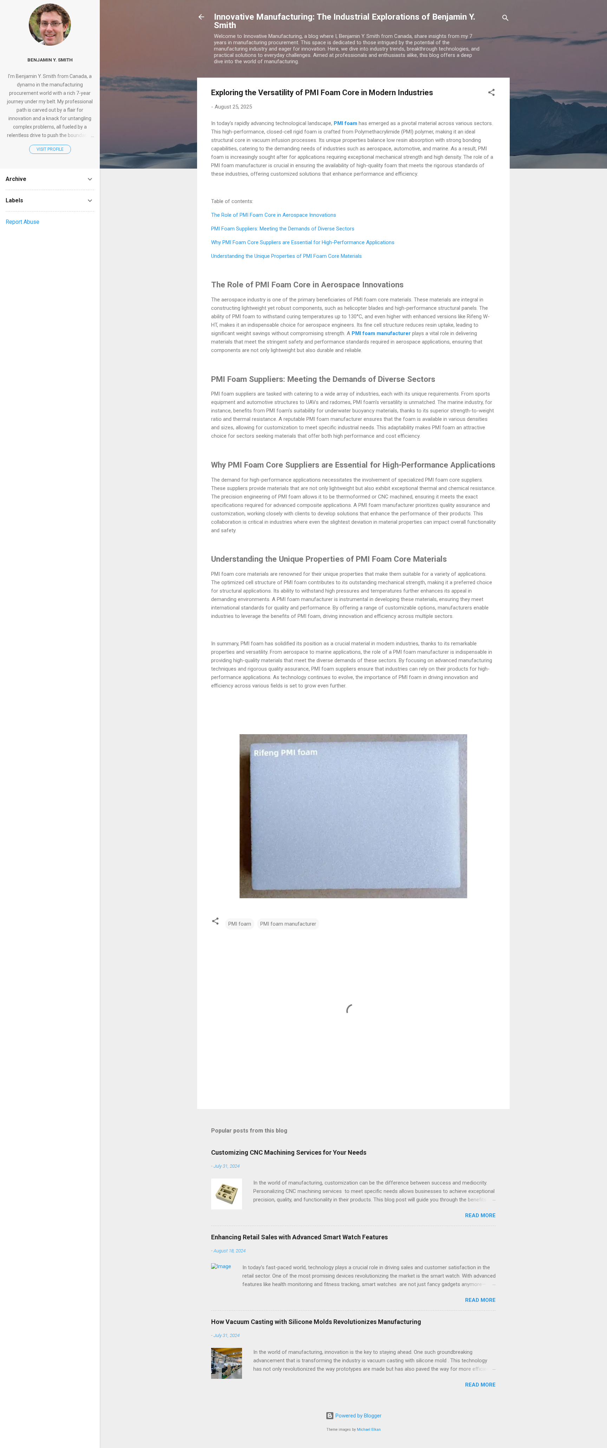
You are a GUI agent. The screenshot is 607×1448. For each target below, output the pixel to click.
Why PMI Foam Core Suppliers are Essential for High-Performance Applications (302, 242)
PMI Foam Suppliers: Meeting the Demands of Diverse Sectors (282, 229)
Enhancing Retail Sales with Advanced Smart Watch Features (299, 1237)
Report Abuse (22, 221)
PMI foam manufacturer (288, 924)
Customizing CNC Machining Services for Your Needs (288, 1152)
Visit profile (50, 149)
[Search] (505, 19)
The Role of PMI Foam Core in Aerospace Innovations (273, 215)
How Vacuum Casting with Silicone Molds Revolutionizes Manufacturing (316, 1321)
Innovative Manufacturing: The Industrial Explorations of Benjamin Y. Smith (344, 21)
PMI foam (239, 924)
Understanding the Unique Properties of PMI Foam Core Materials (286, 256)
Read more (480, 1215)
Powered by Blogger (357, 1416)
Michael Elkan (369, 1429)
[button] (491, 93)
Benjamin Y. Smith (50, 60)
